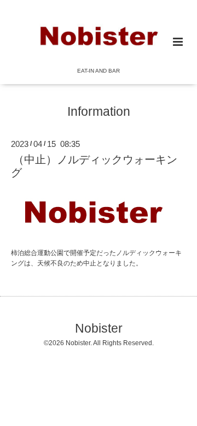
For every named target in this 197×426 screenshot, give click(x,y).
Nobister (99, 328)
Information (98, 112)
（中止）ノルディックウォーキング (94, 165)
